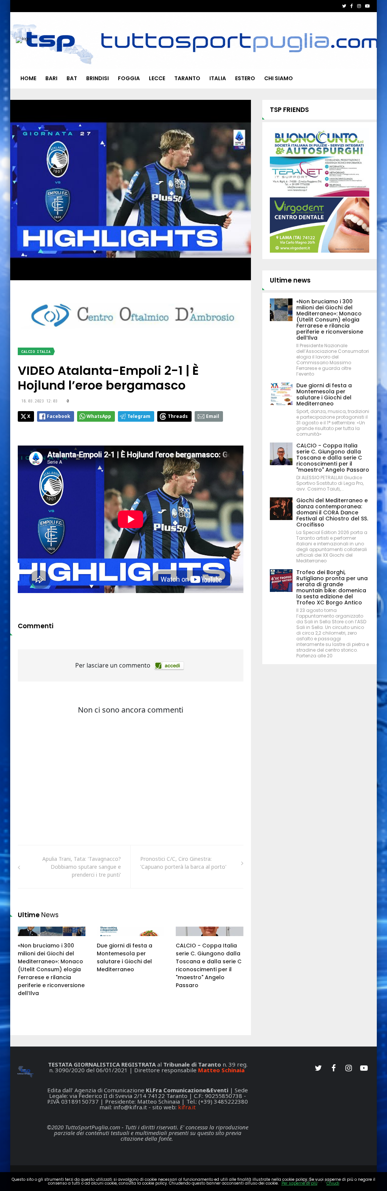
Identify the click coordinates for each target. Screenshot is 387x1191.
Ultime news (290, 280)
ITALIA (217, 78)
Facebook (58, 416)
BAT (72, 78)
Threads (178, 416)
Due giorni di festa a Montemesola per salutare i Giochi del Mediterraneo (124, 957)
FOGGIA (129, 78)
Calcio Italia (36, 351)
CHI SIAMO (278, 78)
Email (212, 416)
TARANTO (187, 78)
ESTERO (245, 78)
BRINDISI (97, 78)
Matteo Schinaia (221, 1070)
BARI (51, 78)
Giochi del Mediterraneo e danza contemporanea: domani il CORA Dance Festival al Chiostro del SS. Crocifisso (332, 512)
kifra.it (187, 1107)
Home (28, 78)
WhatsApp (99, 416)
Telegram (138, 416)
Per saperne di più (299, 1183)
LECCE (157, 78)
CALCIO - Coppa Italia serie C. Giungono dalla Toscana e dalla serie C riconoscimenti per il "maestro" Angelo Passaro (208, 965)
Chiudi (333, 1183)
